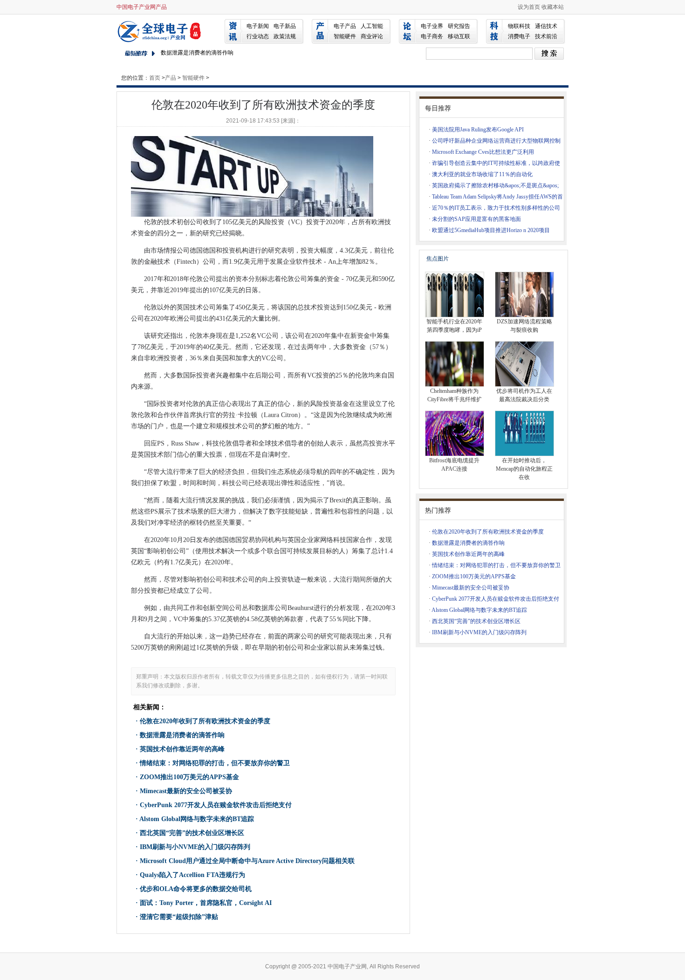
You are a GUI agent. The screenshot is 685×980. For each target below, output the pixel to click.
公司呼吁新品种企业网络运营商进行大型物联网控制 (496, 140)
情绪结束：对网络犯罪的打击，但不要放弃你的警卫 (215, 763)
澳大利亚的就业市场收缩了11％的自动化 (482, 174)
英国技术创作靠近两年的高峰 (182, 749)
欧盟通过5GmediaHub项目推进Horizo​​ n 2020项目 (491, 230)
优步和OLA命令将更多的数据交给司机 (196, 888)
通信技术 (546, 26)
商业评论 (372, 36)
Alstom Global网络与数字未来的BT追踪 (196, 819)
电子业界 (432, 26)
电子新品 (285, 26)
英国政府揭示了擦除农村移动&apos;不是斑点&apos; (495, 185)
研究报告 (459, 26)
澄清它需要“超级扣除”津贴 (179, 916)
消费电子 (519, 36)
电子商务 (432, 36)
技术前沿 (546, 36)
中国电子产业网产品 (141, 7)
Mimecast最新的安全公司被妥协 (186, 791)
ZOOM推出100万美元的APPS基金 (189, 777)
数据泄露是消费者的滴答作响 (197, 52)
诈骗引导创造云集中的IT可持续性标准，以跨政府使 (496, 163)
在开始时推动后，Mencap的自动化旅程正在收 (524, 468)
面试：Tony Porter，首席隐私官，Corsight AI (206, 902)
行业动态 (258, 36)
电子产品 (345, 26)
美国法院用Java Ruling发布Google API (478, 129)
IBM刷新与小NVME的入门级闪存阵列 (195, 846)
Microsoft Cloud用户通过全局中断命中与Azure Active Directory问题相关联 (247, 860)
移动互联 (459, 36)
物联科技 (519, 26)
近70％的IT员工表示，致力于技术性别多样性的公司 (496, 208)
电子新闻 (258, 26)
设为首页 (529, 7)
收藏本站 (552, 7)
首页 (154, 78)
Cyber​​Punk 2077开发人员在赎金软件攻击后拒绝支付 (216, 805)
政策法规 (285, 36)
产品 (170, 78)
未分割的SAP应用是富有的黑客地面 (476, 219)
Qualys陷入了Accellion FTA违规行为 (192, 874)
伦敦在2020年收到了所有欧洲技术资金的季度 (205, 721)
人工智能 (372, 26)
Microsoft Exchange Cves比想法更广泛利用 (483, 152)
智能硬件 (345, 36)
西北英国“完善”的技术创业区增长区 (192, 832)
